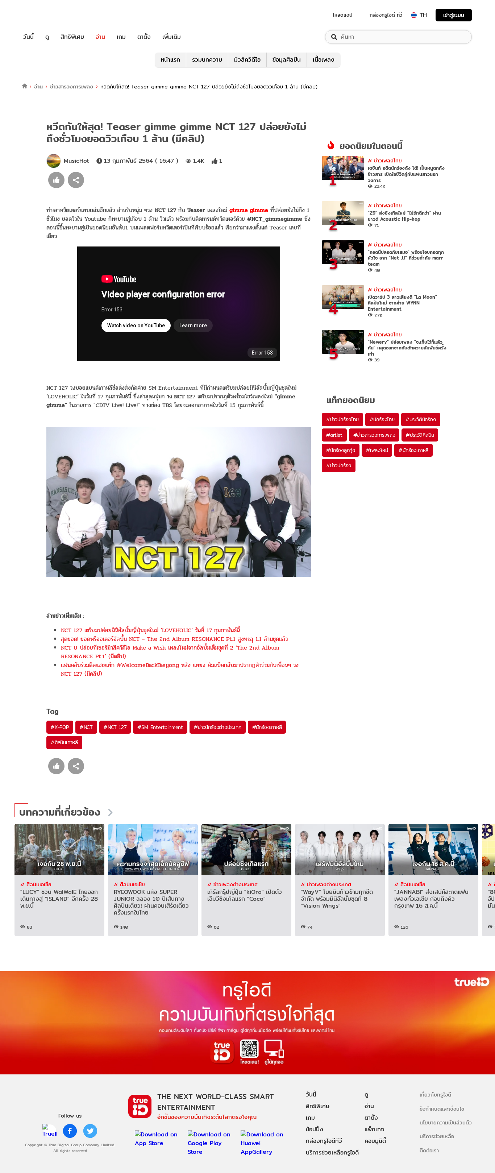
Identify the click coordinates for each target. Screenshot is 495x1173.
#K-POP (60, 727)
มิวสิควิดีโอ (247, 59)
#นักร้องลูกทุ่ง (340, 450)
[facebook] (70, 1131)
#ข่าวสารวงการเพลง (374, 435)
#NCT (86, 727)
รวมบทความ (207, 59)
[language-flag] (414, 15)
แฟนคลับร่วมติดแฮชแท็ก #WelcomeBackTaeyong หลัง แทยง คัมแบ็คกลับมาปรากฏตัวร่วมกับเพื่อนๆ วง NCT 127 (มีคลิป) (180, 669)
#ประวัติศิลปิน (420, 435)
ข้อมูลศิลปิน (287, 59)
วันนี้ (28, 37)
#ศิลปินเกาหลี (64, 742)
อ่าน (100, 37)
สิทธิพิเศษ (72, 37)
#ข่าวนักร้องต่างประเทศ (217, 727)
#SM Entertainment (160, 727)
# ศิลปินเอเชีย (35, 884)
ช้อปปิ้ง (314, 1129)
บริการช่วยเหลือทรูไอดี (332, 1152)
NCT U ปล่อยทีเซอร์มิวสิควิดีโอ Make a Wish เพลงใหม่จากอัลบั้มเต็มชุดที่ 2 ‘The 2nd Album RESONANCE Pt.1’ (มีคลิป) (170, 652)
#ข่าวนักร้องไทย (342, 419)
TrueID (45, 15)
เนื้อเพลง (323, 59)
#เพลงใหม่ (377, 450)
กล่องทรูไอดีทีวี (324, 1140)
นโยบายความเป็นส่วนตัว (446, 1122)
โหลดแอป (343, 14)
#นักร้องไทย (382, 419)
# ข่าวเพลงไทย (385, 160)
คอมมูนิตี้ (375, 1140)
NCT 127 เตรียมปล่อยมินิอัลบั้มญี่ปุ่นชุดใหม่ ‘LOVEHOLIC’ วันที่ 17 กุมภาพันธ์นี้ (150, 630)
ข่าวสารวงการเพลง (71, 86)
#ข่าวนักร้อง (338, 465)
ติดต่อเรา (429, 1150)
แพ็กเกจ (374, 1129)
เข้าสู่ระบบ (453, 15)
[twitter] (90, 1131)
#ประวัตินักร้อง (420, 419)
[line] (49, 1131)
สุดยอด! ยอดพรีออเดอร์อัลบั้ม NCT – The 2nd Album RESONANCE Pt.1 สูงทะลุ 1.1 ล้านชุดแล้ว (174, 638)
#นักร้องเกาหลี (267, 727)
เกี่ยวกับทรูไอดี (435, 1094)
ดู (47, 37)
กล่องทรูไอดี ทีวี (386, 14)
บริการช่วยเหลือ (437, 1136)
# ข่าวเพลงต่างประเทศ (232, 884)
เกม (121, 37)
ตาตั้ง (144, 37)
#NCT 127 (115, 727)
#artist (334, 435)
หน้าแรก (170, 59)
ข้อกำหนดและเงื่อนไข (442, 1108)
